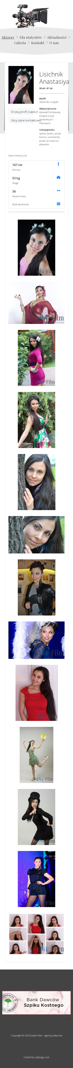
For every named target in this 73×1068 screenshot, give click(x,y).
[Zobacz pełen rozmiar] (21, 85)
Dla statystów (31, 37)
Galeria (20, 42)
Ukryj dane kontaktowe (22, 120)
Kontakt (37, 42)
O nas (54, 42)
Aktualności (56, 37)
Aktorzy (7, 37)
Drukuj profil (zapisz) (22, 112)
